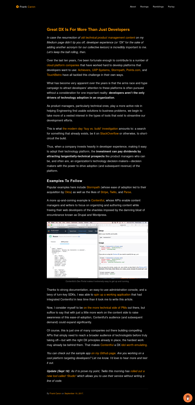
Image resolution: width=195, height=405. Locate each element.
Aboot (133, 6)
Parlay (171, 6)
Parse (127, 192)
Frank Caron (55, 393)
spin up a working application (112, 294)
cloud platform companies (63, 65)
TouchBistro (54, 75)
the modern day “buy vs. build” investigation (90, 128)
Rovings (144, 6)
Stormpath (118, 70)
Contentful (97, 200)
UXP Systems (101, 70)
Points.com (133, 70)
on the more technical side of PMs (105, 307)
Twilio (113, 192)
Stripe (104, 192)
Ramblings (158, 6)
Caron (27, 6)
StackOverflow (109, 133)
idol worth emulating (134, 345)
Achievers (84, 70)
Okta (68, 192)
